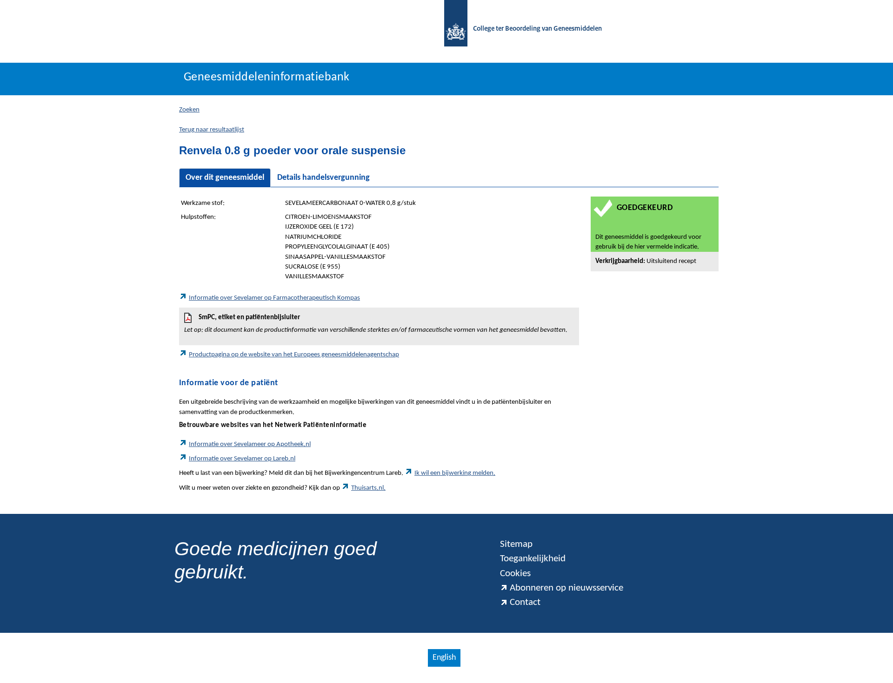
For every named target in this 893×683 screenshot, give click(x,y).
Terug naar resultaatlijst (211, 129)
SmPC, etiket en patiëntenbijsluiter (375, 324)
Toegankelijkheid (533, 559)
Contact (525, 602)
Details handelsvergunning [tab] (323, 177)
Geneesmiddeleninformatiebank (267, 77)
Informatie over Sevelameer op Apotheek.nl (250, 444)
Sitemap (516, 544)
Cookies (515, 573)
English (444, 657)
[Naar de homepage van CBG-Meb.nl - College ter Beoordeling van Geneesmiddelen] (451, 29)
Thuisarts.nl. (368, 488)
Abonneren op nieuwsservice (566, 588)
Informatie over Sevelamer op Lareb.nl (242, 458)
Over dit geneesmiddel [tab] (225, 177)
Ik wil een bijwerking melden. (454, 473)
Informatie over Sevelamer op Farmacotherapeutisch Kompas (274, 298)
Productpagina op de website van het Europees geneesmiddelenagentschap (294, 354)
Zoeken (189, 109)
